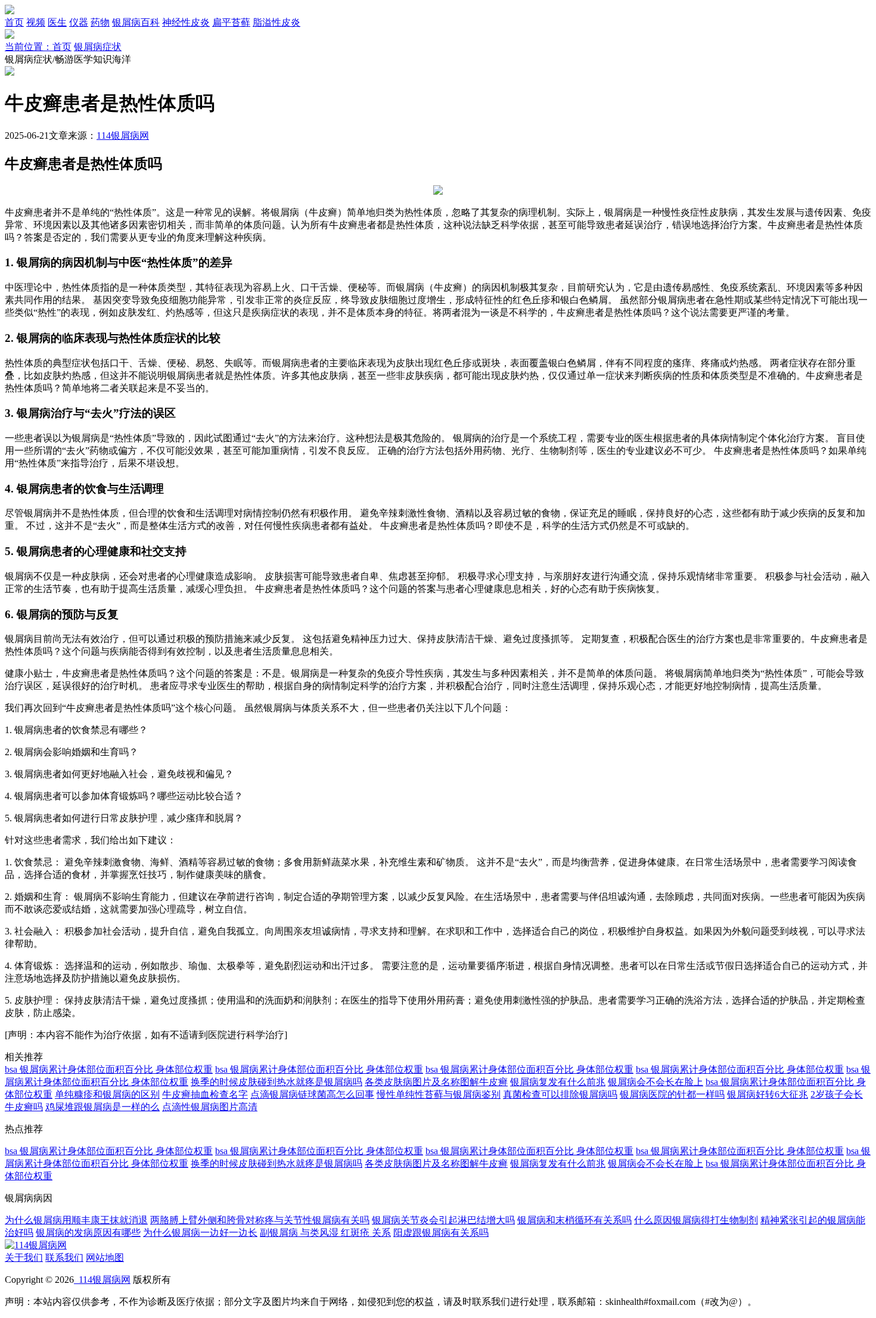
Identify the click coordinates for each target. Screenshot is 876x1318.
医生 (57, 22)
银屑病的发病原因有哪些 (88, 1232)
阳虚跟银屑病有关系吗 (441, 1232)
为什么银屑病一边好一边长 (200, 1232)
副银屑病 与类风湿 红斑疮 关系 (325, 1232)
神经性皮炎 (186, 22)
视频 (35, 22)
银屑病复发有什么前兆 (557, 1082)
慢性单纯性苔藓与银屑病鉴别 (439, 1094)
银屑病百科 (136, 22)
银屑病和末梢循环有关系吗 (574, 1220)
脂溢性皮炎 (276, 22)
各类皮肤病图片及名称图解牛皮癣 (436, 1082)
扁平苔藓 (231, 22)
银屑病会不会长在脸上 (655, 1082)
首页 (14, 22)
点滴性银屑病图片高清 (209, 1107)
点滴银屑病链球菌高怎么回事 (312, 1094)
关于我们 (24, 1257)
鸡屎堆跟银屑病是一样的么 (102, 1107)
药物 (100, 22)
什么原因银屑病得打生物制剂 (696, 1220)
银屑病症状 (98, 47)
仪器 (78, 22)
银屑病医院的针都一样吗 (672, 1094)
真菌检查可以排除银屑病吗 (560, 1094)
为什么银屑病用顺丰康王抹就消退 (76, 1220)
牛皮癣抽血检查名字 (205, 1094)
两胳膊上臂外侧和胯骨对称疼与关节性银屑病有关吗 (259, 1220)
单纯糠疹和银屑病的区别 (107, 1094)
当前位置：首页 (38, 47)
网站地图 (105, 1257)
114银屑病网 (123, 135)
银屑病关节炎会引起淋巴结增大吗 (443, 1220)
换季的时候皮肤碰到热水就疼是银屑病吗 (276, 1082)
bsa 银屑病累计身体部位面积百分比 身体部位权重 (109, 1069)
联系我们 (64, 1257)
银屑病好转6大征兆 (767, 1094)
